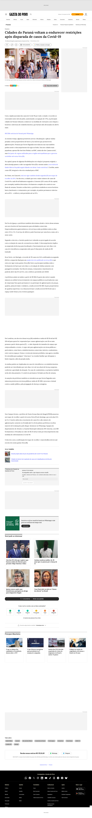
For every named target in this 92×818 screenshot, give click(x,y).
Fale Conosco (65, 797)
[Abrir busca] (31, 14)
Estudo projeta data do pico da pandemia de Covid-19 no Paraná (29, 453)
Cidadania (70, 19)
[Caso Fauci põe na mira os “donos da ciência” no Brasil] (46, 578)
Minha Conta (64, 791)
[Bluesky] (66, 778)
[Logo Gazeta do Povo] (18, 14)
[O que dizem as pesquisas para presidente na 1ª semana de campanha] (35, 642)
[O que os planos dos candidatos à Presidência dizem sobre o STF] (14, 642)
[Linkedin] (42, 778)
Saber (28, 19)
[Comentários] (7, 44)
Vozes (21, 19)
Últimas (15, 19)
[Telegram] (58, 778)
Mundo (77, 19)
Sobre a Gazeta (50, 788)
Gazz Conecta (36, 794)
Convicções (21, 794)
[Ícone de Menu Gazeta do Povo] (6, 14)
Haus (34, 788)
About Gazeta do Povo (52, 791)
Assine (63, 788)
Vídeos (84, 19)
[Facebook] (30, 778)
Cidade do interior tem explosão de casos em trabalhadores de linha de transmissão (31, 460)
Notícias (8, 19)
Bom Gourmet (36, 791)
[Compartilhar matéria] (12, 44)
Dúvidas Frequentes (66, 794)
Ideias (55, 19)
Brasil (6, 791)
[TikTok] (50, 778)
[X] (34, 778)
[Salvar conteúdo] (16, 44)
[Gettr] (62, 778)
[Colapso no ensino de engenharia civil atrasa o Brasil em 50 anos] (78, 642)
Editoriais (35, 19)
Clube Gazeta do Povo (38, 797)
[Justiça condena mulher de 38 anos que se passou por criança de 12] (46, 549)
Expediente (49, 794)
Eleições (49, 19)
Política (41, 19)
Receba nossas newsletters (50, 804)
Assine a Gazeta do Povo (53, 800)
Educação (7, 800)
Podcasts (7, 803)
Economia (62, 19)
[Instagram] (38, 778)
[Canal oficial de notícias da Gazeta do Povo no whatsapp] (26, 778)
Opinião (20, 791)
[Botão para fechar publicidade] (91, 807)
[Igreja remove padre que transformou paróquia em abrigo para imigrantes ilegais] (18, 578)
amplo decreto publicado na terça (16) (39, 260)
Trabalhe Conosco (51, 797)
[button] (32, 625)
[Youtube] (46, 778)
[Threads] (54, 778)
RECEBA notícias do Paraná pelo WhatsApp (19, 133)
